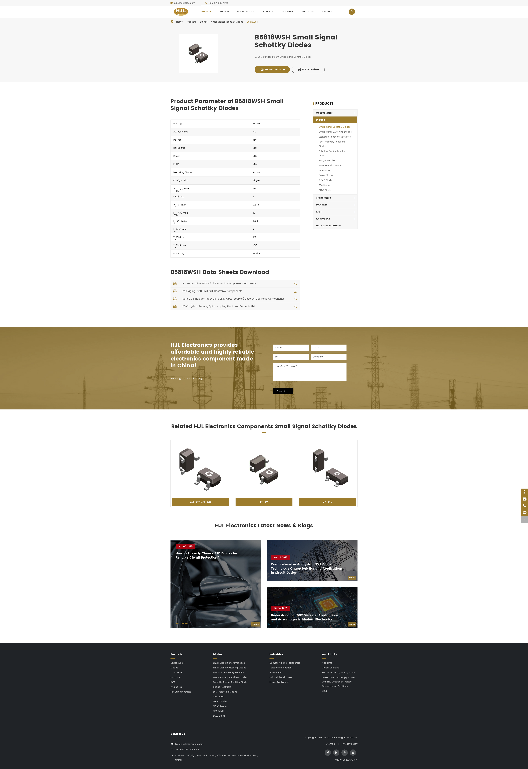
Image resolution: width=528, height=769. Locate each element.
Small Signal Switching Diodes (335, 132)
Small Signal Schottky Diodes (227, 22)
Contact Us (329, 12)
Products (206, 12)
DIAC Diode (325, 190)
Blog (255, 624)
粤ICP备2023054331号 (346, 760)
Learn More (183, 623)
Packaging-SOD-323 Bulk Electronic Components (212, 291)
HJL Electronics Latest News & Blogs (264, 526)
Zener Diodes (326, 175)
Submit (283, 391)
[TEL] (524, 505)
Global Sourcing (330, 668)
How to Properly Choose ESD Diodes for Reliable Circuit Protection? (206, 556)
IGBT (319, 212)
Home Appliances (279, 682)
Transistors (323, 198)
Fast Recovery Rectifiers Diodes (332, 144)
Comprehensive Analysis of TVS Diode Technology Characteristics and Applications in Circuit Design (307, 569)
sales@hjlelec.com (184, 3)
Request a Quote (273, 70)
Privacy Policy (350, 744)
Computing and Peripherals (285, 663)
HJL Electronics (327, 737)
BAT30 (264, 502)
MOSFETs (322, 205)
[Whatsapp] (524, 492)
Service (224, 12)
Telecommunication (281, 668)
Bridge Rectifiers (328, 160)
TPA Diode (324, 185)
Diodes (203, 22)
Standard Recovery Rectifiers (335, 137)
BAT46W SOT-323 (200, 502)
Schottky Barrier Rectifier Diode (332, 153)
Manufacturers (246, 12)
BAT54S (327, 502)
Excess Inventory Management (339, 672)
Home (179, 22)
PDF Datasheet (309, 70)
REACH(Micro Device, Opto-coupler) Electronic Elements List (218, 306)
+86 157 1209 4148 (218, 3)
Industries (287, 12)
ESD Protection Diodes (331, 165)
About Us (268, 12)
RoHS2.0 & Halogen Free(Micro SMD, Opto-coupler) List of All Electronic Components (233, 299)
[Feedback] (524, 512)
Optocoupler (324, 113)
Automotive (276, 672)
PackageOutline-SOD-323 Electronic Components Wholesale (219, 284)
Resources (308, 12)
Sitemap (330, 744)
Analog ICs (323, 219)
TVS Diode (324, 170)
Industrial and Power (281, 677)
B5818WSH (252, 22)
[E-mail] (524, 498)
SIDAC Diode (325, 180)
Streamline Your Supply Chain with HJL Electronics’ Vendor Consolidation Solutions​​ (338, 682)
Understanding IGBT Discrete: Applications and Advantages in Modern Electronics (304, 617)
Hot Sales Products (328, 226)
